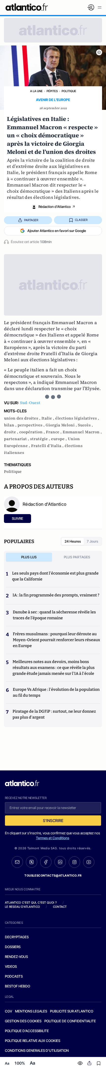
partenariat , (17, 439)
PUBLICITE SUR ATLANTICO (71, 1011)
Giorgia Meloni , (62, 425)
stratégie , (40, 439)
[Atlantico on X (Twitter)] (31, 862)
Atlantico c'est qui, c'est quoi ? (31, 902)
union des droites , (22, 418)
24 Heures (73, 541)
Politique (69, 91)
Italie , (48, 418)
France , (54, 432)
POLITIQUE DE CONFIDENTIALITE (70, 1021)
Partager (31, 220)
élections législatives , (77, 418)
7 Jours (92, 541)
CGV (8, 1011)
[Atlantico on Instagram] (74, 862)
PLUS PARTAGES (77, 557)
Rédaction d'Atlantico (54, 206)
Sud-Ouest (30, 402)
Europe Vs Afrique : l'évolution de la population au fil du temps (56, 692)
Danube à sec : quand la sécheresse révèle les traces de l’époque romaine (54, 615)
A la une (36, 91)
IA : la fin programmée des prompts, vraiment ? (56, 595)
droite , (11, 432)
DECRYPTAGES (17, 937)
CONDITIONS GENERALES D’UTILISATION (37, 1050)
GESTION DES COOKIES (23, 1021)
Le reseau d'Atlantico (22, 907)
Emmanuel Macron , (82, 432)
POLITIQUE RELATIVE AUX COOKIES (32, 1041)
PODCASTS (14, 976)
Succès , (85, 425)
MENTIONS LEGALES (31, 1011)
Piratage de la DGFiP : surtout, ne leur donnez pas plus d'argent (54, 714)
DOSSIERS (12, 947)
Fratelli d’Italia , (48, 445)
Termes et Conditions (52, 838)
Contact (60, 907)
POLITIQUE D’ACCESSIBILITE (27, 1031)
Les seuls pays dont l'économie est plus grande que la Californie (55, 576)
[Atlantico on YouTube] (88, 862)
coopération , (32, 432)
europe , (59, 439)
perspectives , (32, 425)
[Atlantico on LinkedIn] (60, 862)
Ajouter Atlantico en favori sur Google (56, 231)
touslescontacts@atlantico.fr (53, 875)
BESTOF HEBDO (17, 986)
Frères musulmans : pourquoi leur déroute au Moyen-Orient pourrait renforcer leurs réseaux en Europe (56, 640)
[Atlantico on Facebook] (46, 862)
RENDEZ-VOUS (16, 956)
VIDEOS (11, 966)
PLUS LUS (29, 557)
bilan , (11, 425)
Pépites (52, 91)
